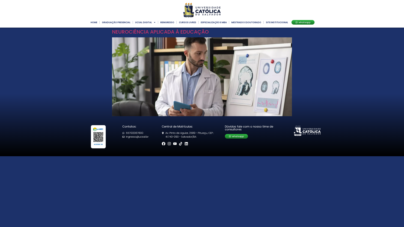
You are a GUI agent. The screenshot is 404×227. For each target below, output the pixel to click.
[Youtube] (175, 144)
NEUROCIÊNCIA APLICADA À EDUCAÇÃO (160, 31)
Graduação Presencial (116, 22)
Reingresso (167, 22)
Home (94, 22)
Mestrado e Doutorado (246, 22)
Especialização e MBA (214, 22)
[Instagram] (169, 144)
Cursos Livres (187, 22)
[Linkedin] (186, 144)
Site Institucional (277, 22)
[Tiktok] (180, 144)
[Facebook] (163, 144)
